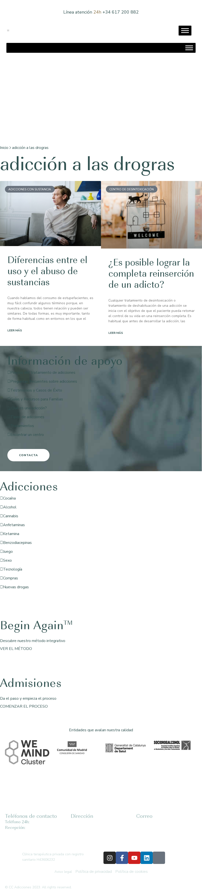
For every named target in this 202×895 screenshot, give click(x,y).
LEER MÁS (14, 330)
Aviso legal (63, 871)
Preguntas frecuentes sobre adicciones (43, 381)
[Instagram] (109, 858)
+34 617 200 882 (120, 12)
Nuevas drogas (16, 587)
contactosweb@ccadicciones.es (161, 827)
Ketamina (11, 534)
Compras (10, 578)
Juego (8, 551)
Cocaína (9, 498)
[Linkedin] (146, 858)
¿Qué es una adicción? (28, 408)
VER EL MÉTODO (16, 648)
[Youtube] (134, 858)
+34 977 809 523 (39, 827)
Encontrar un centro (27, 434)
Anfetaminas (14, 525)
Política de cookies (131, 871)
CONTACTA (28, 455)
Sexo (7, 560)
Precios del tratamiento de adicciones (42, 372)
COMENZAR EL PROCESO (24, 706)
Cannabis (10, 516)
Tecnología (12, 569)
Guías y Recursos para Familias (36, 399)
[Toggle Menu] (185, 30)
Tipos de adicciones (27, 417)
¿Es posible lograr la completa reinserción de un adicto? (151, 274)
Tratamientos (22, 426)
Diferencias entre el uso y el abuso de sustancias (47, 272)
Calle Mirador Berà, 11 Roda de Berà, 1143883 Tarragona (89, 833)
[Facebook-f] (122, 858)
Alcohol (10, 507)
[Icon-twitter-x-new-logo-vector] (159, 858)
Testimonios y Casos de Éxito (36, 390)
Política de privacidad (93, 871)
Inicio (4, 147)
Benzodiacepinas (17, 542)
